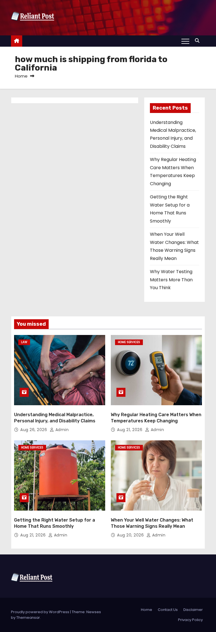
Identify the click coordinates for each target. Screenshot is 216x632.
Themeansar (28, 617)
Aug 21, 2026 (130, 429)
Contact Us (168, 609)
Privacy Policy (190, 619)
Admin (61, 429)
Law (24, 342)
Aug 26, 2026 (34, 429)
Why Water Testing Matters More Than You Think (171, 279)
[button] (198, 41)
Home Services (129, 342)
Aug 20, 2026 (131, 535)
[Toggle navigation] (185, 41)
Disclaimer (193, 609)
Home (21, 76)
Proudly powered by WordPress (40, 612)
